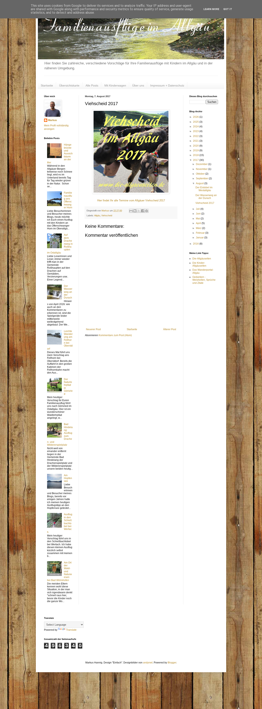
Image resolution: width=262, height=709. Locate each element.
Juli (198, 209)
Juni (198, 213)
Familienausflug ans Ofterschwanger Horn (68, 200)
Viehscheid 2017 (204, 203)
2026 (196, 117)
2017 (196, 160)
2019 (196, 150)
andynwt (147, 662)
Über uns (138, 85)
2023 (196, 131)
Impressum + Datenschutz (167, 85)
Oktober (200, 173)
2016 (196, 243)
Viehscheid (106, 215)
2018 (196, 155)
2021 (196, 140)
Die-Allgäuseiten (201, 258)
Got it (227, 9)
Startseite (47, 85)
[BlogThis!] (135, 211)
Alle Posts (92, 85)
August (200, 183)
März (199, 228)
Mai (198, 218)
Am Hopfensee (68, 478)
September (202, 178)
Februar (200, 232)
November (202, 169)
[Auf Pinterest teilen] (147, 211)
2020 (196, 145)
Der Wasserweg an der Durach (68, 292)
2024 (196, 126)
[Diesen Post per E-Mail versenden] (131, 211)
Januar (200, 237)
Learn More (211, 9)
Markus (52, 120)
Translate (71, 629)
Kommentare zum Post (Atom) (115, 335)
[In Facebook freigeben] (143, 211)
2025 (196, 121)
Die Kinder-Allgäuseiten (199, 264)
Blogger (172, 662)
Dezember (202, 164)
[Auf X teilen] (139, 211)
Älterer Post (169, 329)
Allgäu (97, 215)
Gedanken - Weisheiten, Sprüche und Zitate (204, 280)
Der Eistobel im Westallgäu (203, 189)
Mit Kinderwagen (115, 85)
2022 (196, 136)
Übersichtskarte (69, 85)
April (199, 223)
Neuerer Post (93, 329)
